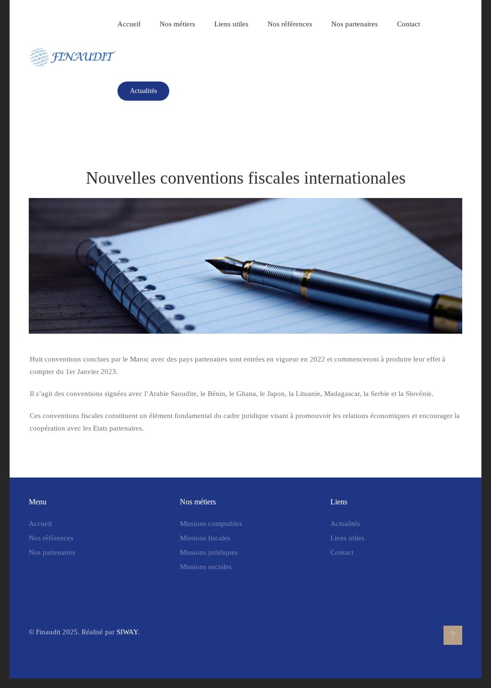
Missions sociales (206, 567)
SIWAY (127, 632)
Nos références (290, 24)
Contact (408, 24)
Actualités (143, 90)
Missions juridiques (209, 552)
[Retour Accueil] (73, 58)
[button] (453, 635)
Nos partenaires (354, 24)
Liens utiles (231, 24)
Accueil (128, 24)
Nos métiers (177, 24)
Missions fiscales (205, 538)
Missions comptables (211, 523)
